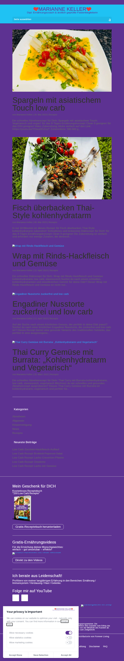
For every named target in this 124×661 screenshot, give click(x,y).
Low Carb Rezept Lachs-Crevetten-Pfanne (38, 457)
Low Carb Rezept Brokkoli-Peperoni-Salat (37, 453)
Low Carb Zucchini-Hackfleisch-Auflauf (35, 449)
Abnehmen (18, 416)
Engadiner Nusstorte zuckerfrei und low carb (52, 308)
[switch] (68, 633)
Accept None (15, 655)
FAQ (105, 646)
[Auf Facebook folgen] (15, 598)
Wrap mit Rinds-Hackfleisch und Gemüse (60, 260)
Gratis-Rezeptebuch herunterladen (38, 526)
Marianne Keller (24, 114)
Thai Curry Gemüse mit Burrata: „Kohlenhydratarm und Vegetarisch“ (59, 360)
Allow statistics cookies (20, 637)
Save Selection (40, 655)
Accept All (66, 655)
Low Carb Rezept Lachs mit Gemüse (34, 466)
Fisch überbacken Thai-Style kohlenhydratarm (53, 211)
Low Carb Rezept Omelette (29, 461)
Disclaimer (94, 646)
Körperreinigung (22, 424)
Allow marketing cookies (21, 642)
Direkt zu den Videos (28, 560)
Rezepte (53, 114)
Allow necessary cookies (21, 632)
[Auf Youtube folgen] (24, 598)
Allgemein (18, 420)
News (15, 429)
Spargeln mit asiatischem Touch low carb (56, 104)
